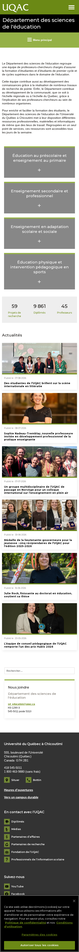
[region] (39, 923)
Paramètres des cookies (39, 934)
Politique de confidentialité (25, 922)
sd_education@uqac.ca (21, 704)
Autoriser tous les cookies (39, 945)
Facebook (18, 894)
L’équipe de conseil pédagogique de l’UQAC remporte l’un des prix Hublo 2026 (35, 645)
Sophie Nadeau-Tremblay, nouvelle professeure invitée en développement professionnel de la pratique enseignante (38, 436)
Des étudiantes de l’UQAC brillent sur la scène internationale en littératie (37, 385)
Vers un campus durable (21, 797)
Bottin (37, 780)
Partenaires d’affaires (25, 836)
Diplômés (17, 821)
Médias (16, 829)
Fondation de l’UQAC (25, 852)
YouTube (17, 886)
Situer (15, 780)
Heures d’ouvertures (18, 790)
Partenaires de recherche (28, 844)
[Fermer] (74, 900)
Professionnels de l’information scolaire (37, 859)
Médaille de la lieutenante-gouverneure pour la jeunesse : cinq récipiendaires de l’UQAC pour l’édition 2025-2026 (38, 543)
